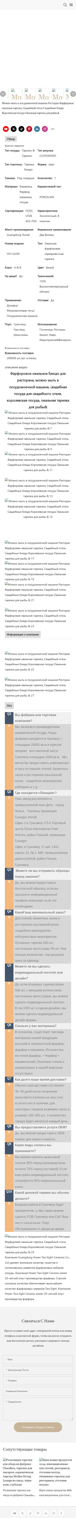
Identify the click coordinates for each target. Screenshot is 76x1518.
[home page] (38, 1244)
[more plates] (38, 592)
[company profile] (38, 661)
